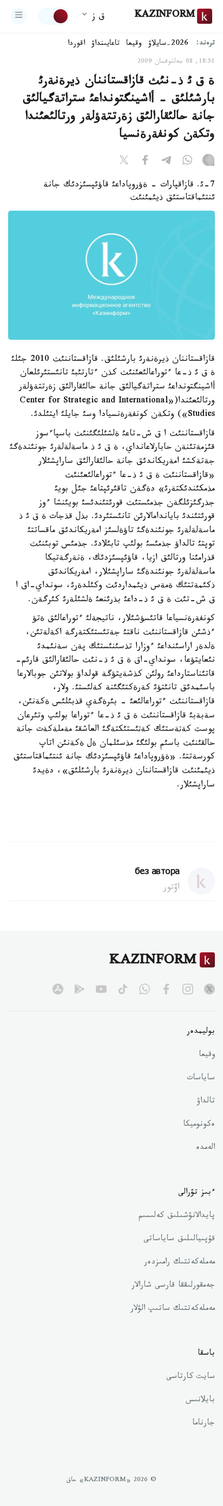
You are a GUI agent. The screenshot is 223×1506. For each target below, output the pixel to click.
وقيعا (134, 44)
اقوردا (76, 44)
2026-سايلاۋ (168, 44)
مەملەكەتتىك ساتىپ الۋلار (172, 1309)
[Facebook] (145, 162)
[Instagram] (208, 162)
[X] (123, 162)
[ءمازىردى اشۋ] (19, 16)
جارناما (203, 1424)
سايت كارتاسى (190, 1377)
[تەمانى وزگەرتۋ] (53, 16)
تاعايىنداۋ (105, 44)
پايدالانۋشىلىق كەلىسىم (177, 1216)
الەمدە (205, 1148)
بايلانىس (200, 1401)
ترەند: (205, 44)
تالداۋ (205, 1102)
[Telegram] (166, 162)
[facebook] (166, 989)
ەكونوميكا (199, 1125)
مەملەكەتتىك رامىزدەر (179, 1263)
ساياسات (201, 1079)
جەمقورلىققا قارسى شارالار (173, 1286)
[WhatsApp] (187, 162)
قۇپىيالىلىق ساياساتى (179, 1240)
